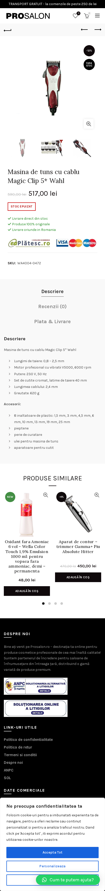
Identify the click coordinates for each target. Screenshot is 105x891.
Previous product (84, 30)
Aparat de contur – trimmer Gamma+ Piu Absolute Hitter (78, 546)
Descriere (52, 291)
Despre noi (13, 762)
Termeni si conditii (20, 755)
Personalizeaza (52, 866)
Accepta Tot (52, 852)
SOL (7, 778)
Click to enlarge (89, 124)
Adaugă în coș (26, 591)
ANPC (9, 770)
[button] (68, 880)
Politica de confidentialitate (28, 739)
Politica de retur (18, 747)
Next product (97, 30)
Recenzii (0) (52, 306)
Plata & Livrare (52, 321)
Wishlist (78, 13)
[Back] (7, 30)
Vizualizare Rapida (45, 495)
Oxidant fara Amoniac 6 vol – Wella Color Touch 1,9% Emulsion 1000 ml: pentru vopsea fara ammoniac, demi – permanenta (27, 549)
